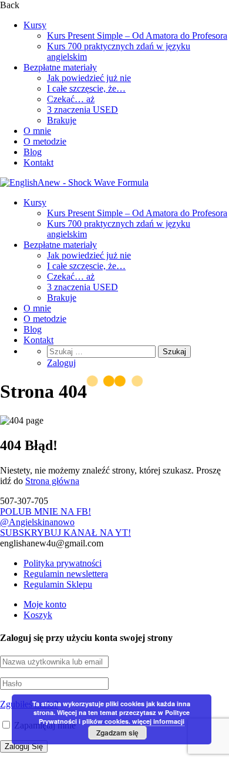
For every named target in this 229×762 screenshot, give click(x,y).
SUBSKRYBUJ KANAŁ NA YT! (65, 533)
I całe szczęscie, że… (86, 88)
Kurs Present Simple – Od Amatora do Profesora (137, 36)
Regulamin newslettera (65, 574)
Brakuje (61, 120)
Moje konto (44, 604)
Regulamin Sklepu (57, 584)
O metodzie (44, 141)
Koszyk (37, 615)
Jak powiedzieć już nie (89, 78)
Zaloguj (61, 363)
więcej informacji (158, 721)
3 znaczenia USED (82, 110)
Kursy (34, 25)
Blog (32, 152)
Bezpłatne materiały (60, 67)
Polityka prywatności (62, 563)
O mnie (37, 131)
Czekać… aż (71, 99)
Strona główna (52, 481)
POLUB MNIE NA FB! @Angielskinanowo (45, 516)
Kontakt (38, 162)
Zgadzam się (117, 732)
